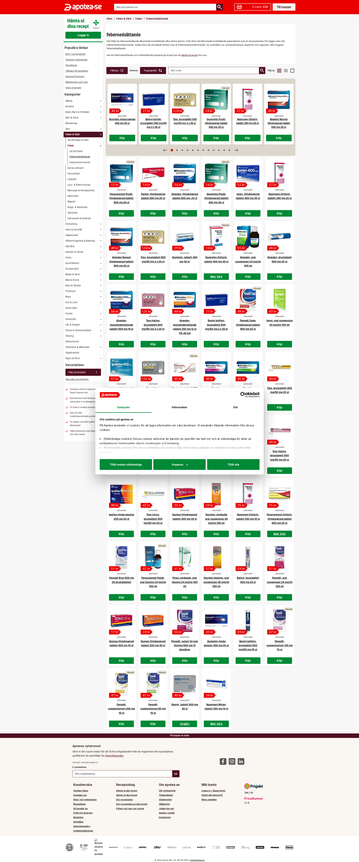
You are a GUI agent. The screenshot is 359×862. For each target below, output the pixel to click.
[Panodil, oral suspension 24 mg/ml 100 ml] (279, 557)
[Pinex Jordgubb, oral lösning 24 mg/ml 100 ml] (184, 557)
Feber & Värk (123, 18)
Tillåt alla (233, 464)
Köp (122, 138)
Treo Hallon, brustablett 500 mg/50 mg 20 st (279, 455)
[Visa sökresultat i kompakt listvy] (285, 70)
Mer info (216, 276)
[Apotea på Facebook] (224, 761)
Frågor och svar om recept (130, 808)
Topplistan (71, 65)
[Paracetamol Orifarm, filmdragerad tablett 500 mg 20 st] (279, 494)
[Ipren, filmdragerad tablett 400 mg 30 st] (248, 174)
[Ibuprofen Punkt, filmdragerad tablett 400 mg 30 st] (216, 100)
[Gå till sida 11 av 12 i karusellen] (224, 150)
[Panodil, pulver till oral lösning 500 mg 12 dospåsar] (184, 621)
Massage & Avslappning (80, 190)
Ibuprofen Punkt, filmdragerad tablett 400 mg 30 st (216, 123)
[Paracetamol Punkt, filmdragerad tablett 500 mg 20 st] (121, 174)
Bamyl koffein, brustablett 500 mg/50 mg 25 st (248, 645)
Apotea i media (167, 812)
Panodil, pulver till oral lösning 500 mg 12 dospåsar (184, 645)
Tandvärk (72, 212)
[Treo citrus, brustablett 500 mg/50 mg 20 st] (153, 494)
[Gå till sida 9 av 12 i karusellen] (213, 150)
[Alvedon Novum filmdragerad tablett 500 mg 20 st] (279, 100)
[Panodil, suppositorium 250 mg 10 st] (121, 684)
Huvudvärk (73, 173)
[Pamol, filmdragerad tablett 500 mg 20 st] (153, 174)
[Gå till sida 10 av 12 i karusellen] (219, 150)
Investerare (165, 817)
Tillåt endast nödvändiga (126, 464)
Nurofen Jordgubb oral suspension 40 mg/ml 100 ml (216, 519)
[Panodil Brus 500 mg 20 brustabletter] (121, 557)
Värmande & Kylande (79, 218)
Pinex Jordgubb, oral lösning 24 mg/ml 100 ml (185, 582)
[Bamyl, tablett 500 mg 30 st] (184, 684)
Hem (109, 18)
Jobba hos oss (166, 808)
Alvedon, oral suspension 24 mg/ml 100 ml (248, 261)
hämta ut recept (189, 55)
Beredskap (71, 123)
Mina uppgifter (209, 799)
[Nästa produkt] (236, 150)
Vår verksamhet (167, 790)
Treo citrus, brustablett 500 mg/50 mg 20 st (153, 519)
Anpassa (177, 464)
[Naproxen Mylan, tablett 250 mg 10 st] (216, 684)
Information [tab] (179, 407)
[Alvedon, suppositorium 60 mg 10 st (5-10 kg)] (248, 368)
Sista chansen (73, 87)
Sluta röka (71, 308)
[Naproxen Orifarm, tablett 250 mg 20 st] (247, 100)
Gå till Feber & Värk (77, 140)
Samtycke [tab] (123, 407)
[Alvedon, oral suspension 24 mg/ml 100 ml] (248, 237)
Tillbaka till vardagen (76, 71)
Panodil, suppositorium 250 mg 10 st (121, 709)
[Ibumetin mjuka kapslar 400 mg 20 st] (122, 100)
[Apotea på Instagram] (232, 761)
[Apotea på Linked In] (241, 761)
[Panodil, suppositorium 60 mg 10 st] (153, 684)
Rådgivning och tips (76, 82)
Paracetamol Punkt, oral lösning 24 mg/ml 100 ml (153, 582)
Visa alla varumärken (77, 379)
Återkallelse (79, 804)
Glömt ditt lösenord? (212, 795)
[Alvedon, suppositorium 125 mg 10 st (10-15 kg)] (216, 368)
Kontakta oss (80, 795)
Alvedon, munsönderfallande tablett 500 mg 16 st (121, 325)
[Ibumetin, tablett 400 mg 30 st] (184, 237)
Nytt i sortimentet (75, 54)
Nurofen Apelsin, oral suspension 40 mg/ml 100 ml (216, 582)
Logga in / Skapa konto (213, 790)
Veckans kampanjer (76, 59)
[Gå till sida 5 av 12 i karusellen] (193, 150)
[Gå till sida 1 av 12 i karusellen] (172, 150)
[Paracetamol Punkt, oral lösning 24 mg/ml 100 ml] (153, 557)
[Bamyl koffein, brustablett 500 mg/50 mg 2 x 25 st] (153, 100)
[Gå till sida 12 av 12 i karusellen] (229, 150)
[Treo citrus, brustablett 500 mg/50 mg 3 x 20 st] (153, 368)
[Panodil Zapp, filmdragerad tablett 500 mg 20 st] (248, 300)
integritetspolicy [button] (114, 755)
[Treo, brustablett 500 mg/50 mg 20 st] (279, 368)
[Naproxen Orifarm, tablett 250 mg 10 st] (248, 494)
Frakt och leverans (83, 812)
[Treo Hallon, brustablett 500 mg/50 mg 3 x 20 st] (153, 300)
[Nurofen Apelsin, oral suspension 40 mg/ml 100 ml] (216, 557)
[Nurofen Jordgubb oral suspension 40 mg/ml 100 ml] (216, 494)
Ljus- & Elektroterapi (78, 184)
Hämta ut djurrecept (126, 795)
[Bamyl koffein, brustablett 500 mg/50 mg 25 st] (248, 621)
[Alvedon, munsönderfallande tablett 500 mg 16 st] (121, 300)
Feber (138, 18)
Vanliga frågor (80, 790)
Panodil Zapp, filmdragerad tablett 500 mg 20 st (248, 325)
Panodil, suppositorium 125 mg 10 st (279, 645)
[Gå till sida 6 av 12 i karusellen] (198, 150)
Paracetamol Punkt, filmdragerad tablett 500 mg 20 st (121, 198)
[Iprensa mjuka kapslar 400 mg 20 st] (121, 368)
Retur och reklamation (85, 799)
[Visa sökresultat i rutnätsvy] (279, 70)
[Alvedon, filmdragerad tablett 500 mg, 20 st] (184, 174)
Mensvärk (73, 196)
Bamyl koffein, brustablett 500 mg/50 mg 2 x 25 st (153, 123)
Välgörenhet (72, 352)
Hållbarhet (164, 804)
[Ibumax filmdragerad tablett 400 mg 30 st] (184, 494)
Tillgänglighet (166, 795)
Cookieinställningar (83, 830)
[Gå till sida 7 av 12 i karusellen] (203, 150)
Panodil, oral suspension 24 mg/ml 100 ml (279, 582)
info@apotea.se (197, 860)
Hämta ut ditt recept (126, 790)
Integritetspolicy (81, 826)
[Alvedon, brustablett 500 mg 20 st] (279, 237)
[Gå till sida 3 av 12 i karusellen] (182, 150)
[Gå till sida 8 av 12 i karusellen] (208, 150)
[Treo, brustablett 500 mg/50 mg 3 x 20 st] (185, 100)
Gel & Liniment (75, 168)
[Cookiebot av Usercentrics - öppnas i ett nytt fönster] (243, 395)
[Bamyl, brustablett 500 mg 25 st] (248, 557)
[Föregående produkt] (165, 150)
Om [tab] (235, 407)
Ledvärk (71, 179)
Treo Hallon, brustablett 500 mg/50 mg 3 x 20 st (153, 325)
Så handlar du (80, 808)
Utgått (184, 724)
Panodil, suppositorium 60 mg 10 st (153, 709)
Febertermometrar (79, 162)
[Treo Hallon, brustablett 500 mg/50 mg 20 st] (279, 431)
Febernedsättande (79, 156)
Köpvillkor (78, 821)
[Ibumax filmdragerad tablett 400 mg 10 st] (121, 621)
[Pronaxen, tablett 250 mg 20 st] (184, 368)
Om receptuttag (124, 799)
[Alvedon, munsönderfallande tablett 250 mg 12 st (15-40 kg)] (184, 300)
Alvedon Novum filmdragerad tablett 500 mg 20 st (279, 123)
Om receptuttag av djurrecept (131, 804)
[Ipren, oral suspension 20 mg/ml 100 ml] (279, 300)
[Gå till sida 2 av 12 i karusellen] (177, 150)
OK (175, 773)
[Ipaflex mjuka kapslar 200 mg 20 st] (121, 494)
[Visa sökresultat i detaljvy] (292, 70)
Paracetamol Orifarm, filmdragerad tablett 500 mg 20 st (279, 519)
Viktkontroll (72, 341)
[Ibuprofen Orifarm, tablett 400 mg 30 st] (216, 237)
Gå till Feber (75, 151)
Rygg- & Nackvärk (77, 207)
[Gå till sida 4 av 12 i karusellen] (187, 150)
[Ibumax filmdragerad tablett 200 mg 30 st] (153, 621)
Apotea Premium (74, 76)
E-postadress (79, 767)
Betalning (78, 817)
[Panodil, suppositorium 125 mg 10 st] (279, 621)
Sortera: (134, 70)
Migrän (71, 201)
